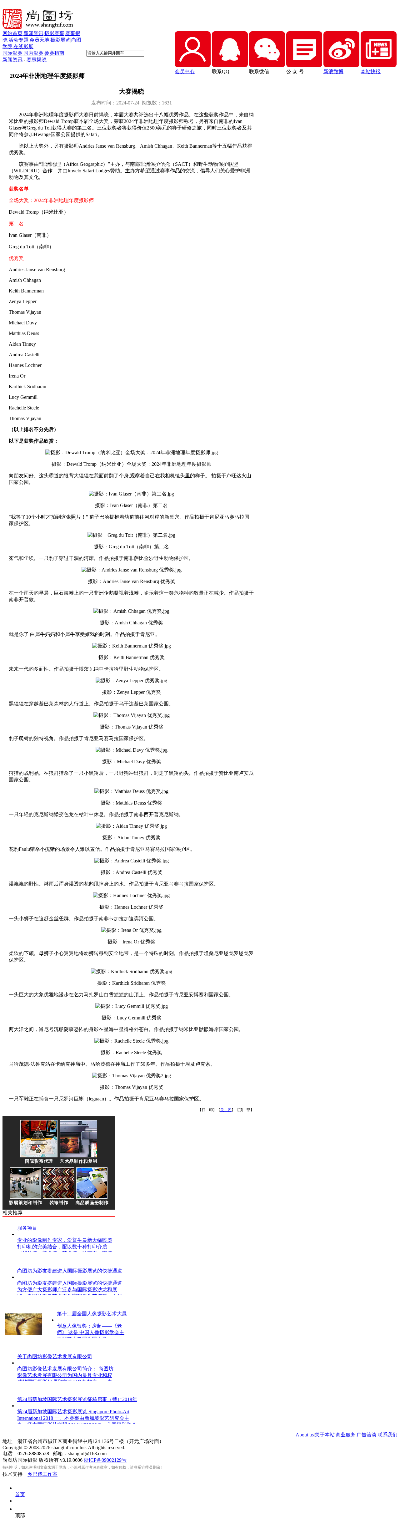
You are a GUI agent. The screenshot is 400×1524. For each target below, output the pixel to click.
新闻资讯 (33, 33)
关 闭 (226, 1110)
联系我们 (388, 1434)
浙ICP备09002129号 (105, 1460)
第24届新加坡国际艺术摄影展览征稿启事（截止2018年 (77, 1399)
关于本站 (325, 1434)
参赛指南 (54, 53)
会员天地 (39, 40)
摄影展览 (60, 40)
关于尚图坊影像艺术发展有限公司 (54, 1356)
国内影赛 (33, 53)
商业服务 (346, 1434)
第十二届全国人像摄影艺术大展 (92, 1313)
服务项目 (27, 1228)
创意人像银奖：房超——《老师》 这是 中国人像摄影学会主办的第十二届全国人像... (90, 1332)
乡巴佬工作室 (43, 1474)
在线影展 (23, 46)
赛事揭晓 (37, 59)
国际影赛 (12, 53)
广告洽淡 (367, 1434)
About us (305, 1434)
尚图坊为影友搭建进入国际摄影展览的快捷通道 (69, 1270)
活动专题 (18, 40)
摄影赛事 (54, 33)
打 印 (207, 1110)
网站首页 (12, 33)
